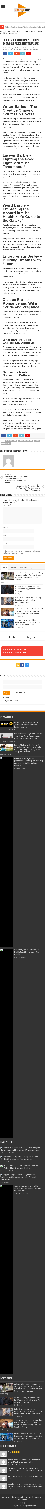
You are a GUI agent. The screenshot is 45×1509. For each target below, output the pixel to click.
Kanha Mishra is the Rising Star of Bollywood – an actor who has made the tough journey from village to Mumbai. (28, 748)
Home (4, 31)
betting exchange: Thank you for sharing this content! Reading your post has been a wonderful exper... (24, 1462)
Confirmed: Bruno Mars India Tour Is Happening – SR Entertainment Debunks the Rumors (16, 478)
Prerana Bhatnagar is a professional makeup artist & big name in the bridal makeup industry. (28, 761)
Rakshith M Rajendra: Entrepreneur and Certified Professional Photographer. (19, 1158)
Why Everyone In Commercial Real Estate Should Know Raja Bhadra (27, 952)
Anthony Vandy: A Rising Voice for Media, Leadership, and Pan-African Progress (28, 588)
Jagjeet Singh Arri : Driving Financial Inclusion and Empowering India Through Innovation (18, 1177)
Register (6, 698)
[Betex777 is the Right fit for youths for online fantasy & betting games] (6, 724)
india (38, 441)
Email (5, 535)
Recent (4, 568)
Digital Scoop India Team (13, 48)
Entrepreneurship (26, 441)
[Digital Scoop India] (22, 10)
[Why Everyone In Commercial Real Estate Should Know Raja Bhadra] (6, 1043)
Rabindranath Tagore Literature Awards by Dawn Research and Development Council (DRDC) (28, 736)
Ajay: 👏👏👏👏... (14, 1452)
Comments (23, 568)
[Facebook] (22, 665)
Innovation (6, 444)
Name (5, 527)
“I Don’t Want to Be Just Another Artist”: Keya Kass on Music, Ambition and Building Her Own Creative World (29, 611)
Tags (31, 568)
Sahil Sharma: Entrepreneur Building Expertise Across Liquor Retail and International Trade (28, 600)
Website (5, 543)
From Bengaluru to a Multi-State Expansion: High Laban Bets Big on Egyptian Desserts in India (27, 622)
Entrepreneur (11, 441)
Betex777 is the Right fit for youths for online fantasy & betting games (26, 724)
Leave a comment (22, 49)
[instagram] (27, 665)
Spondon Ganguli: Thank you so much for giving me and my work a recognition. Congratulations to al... (25, 1486)
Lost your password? (10, 701)
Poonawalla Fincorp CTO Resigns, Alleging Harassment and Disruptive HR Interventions (20, 1149)
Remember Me (19, 693)
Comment (7, 505)
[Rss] (18, 665)
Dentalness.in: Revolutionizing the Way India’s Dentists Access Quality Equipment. (28, 487)
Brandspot (11, 31)
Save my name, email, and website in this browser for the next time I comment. (22, 552)
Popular (13, 568)
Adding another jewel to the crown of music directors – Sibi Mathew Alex (27, 1188)
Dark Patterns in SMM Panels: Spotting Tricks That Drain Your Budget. (21, 1167)
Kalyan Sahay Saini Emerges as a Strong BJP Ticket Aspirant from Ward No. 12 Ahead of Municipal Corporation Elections (28, 1387)
